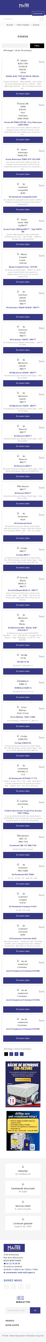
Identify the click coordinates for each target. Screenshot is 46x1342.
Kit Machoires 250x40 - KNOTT (23, 373)
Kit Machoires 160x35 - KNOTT (23, 406)
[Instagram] (21, 1286)
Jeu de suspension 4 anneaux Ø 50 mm (23, 1029)
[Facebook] (6, 1286)
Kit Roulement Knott (23, 523)
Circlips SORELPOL (23, 743)
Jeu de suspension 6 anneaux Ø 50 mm (23, 971)
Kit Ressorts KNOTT (23, 436)
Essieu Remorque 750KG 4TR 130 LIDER (23, 159)
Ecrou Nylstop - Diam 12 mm (23, 717)
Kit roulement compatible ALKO (23, 197)
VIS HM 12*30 (23, 662)
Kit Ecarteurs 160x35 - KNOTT (23, 340)
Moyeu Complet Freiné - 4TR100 (23, 267)
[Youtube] (13, 1286)
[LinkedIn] (28, 1286)
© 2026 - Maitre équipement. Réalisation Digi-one (23, 1336)
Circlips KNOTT (23, 555)
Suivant (21, 1054)
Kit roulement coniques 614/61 (23, 907)
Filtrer (37, 46)
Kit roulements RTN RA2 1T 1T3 (23, 778)
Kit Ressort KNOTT (23, 493)
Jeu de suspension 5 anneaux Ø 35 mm (23, 1000)
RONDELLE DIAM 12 (23, 688)
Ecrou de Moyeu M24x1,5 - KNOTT (23, 590)
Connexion (38, 14)
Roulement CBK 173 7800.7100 (23, 845)
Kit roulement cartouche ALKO (23, 939)
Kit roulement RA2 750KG (23, 875)
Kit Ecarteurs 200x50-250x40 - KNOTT (23, 308)
